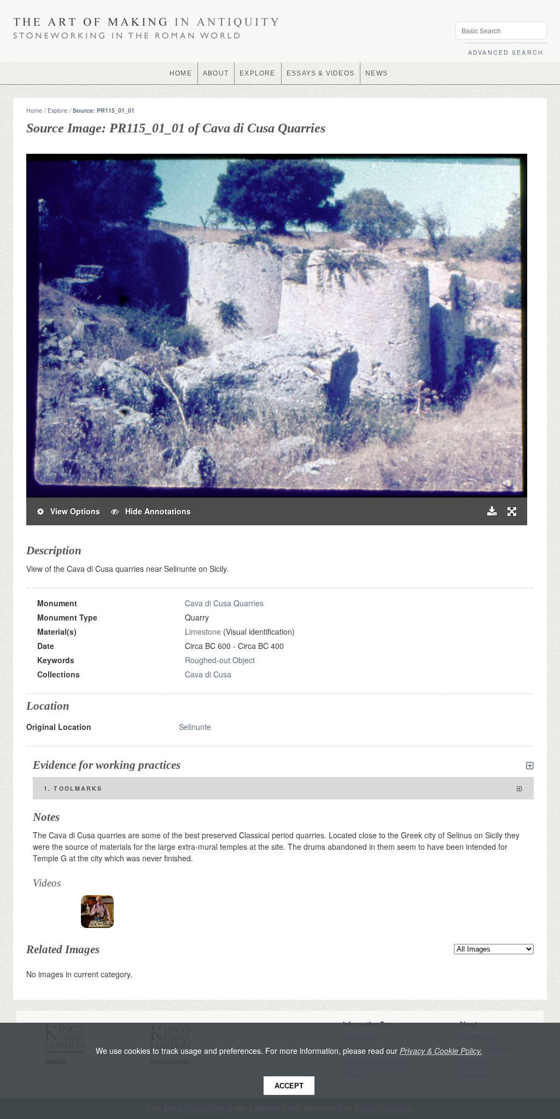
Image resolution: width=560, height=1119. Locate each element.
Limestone (203, 631)
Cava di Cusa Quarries (224, 603)
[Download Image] (492, 511)
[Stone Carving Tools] (97, 911)
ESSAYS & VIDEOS (320, 73)
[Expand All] (530, 765)
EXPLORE (257, 73)
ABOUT (216, 73)
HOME (181, 73)
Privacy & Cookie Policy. (441, 1050)
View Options (72, 511)
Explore (57, 110)
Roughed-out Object (220, 659)
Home (34, 110)
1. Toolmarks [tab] (73, 788)
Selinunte (195, 726)
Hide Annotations (155, 511)
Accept (289, 1086)
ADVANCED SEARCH (506, 52)
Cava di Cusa (208, 674)
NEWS (376, 73)
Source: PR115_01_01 (104, 110)
